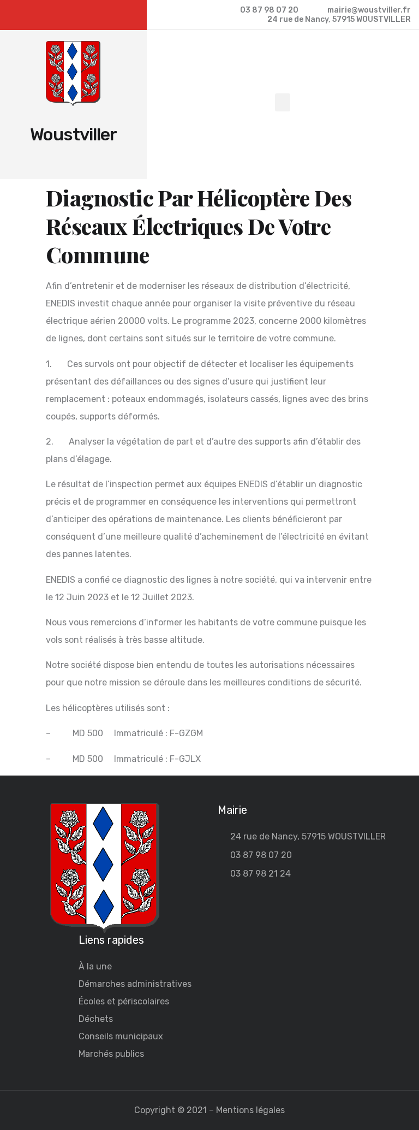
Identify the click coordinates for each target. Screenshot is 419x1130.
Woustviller (73, 134)
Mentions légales (250, 1110)
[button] (282, 102)
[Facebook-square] (73, 15)
